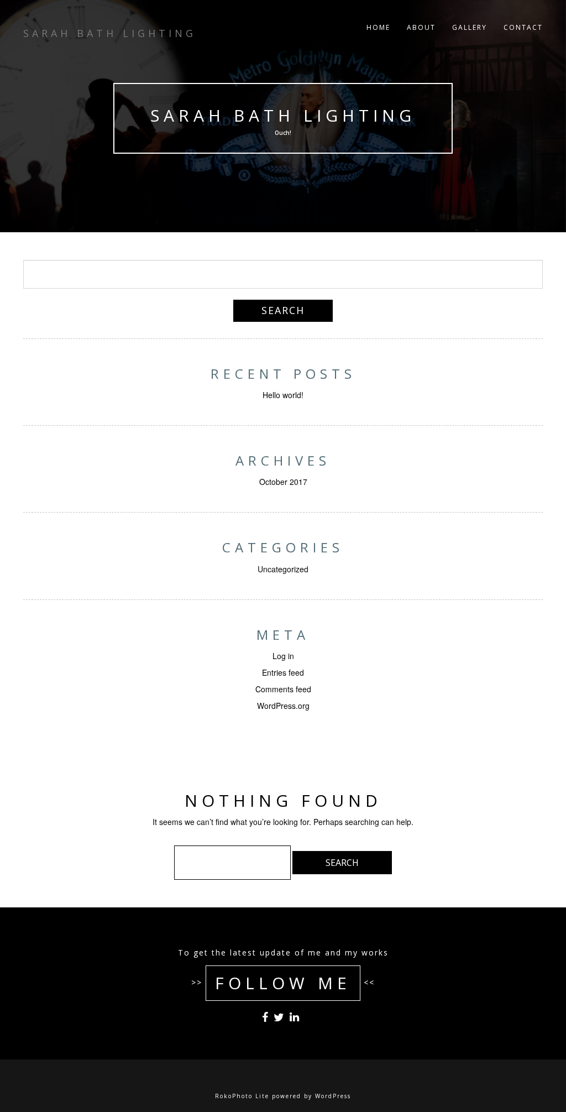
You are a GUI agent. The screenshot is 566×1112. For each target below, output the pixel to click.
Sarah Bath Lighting (283, 115)
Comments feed (283, 689)
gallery (469, 27)
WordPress (333, 1096)
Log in (283, 655)
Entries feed (283, 672)
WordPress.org (283, 705)
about (421, 27)
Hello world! (283, 394)
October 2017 (283, 481)
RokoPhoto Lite (242, 1096)
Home (378, 27)
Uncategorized (283, 569)
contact (523, 27)
